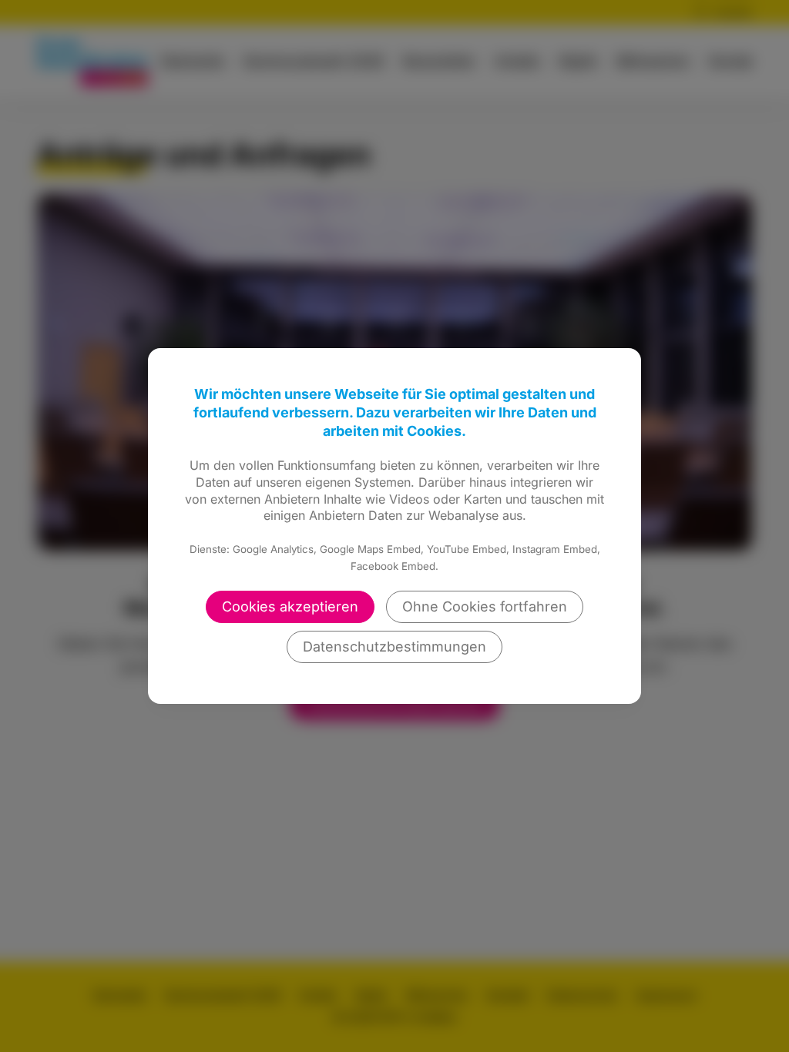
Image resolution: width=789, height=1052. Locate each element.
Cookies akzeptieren (290, 606)
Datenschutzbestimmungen (394, 646)
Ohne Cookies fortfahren (484, 606)
